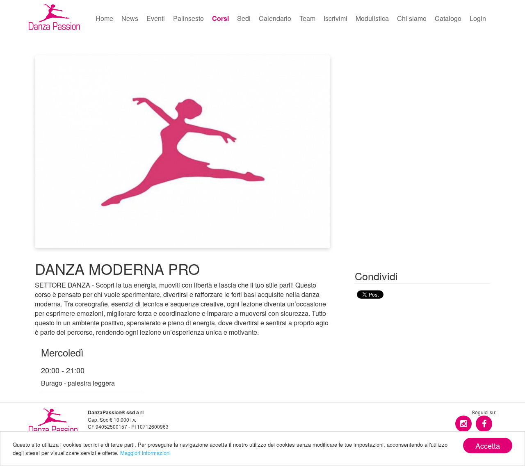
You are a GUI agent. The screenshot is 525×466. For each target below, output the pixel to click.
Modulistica (372, 18)
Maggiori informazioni (145, 453)
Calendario (275, 18)
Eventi (155, 18)
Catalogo (448, 18)
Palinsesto (188, 18)
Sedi (244, 18)
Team (307, 18)
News (129, 18)
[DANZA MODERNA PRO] (182, 151)
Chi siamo (412, 18)
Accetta (487, 445)
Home (104, 18)
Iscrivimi (335, 18)
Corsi (220, 18)
